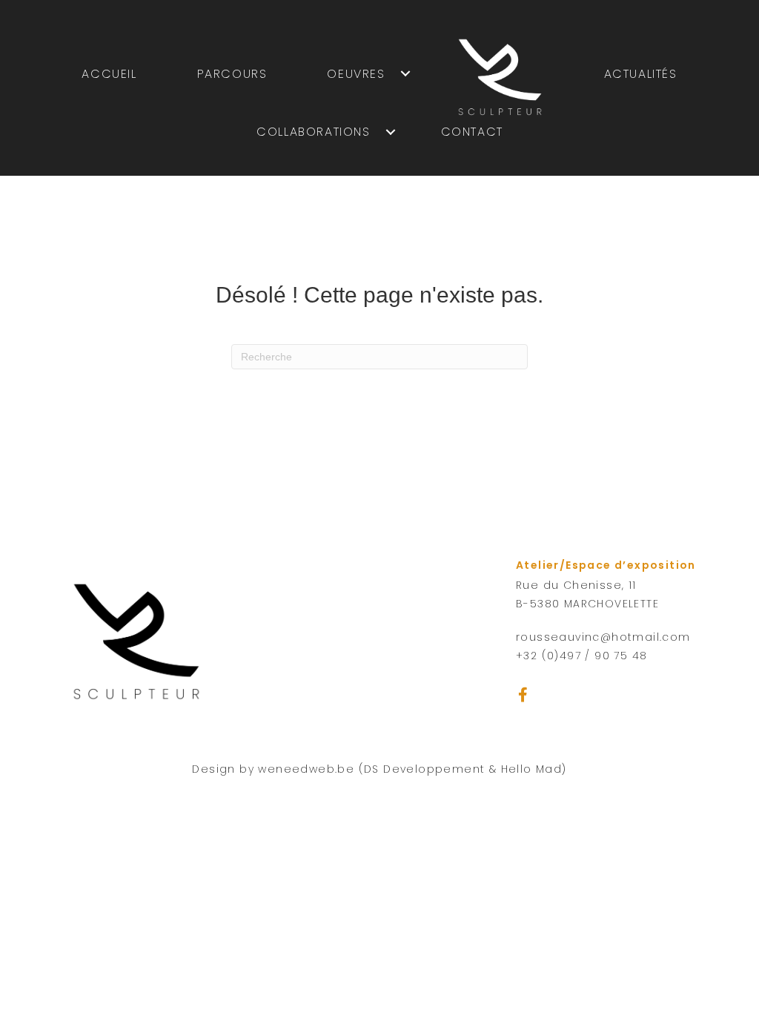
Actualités (640, 73)
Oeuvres (356, 73)
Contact (472, 131)
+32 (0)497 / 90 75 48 (581, 655)
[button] (523, 695)
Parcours (232, 73)
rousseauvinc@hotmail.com (603, 637)
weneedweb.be (306, 769)
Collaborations (313, 131)
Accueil (109, 73)
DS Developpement (424, 769)
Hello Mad (532, 769)
